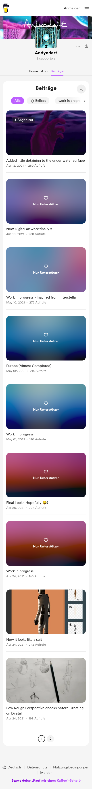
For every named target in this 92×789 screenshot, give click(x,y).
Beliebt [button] (40, 101)
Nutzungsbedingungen (71, 767)
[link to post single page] (46, 139)
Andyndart (46, 52)
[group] (46, 141)
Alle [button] (18, 101)
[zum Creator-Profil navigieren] (46, 37)
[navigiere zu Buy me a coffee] (6, 8)
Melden (46, 772)
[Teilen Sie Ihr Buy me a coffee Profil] (86, 46)
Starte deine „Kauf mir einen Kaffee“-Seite (44, 780)
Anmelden (72, 8)
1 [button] (41, 739)
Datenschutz (37, 767)
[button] (86, 8)
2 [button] (50, 739)
